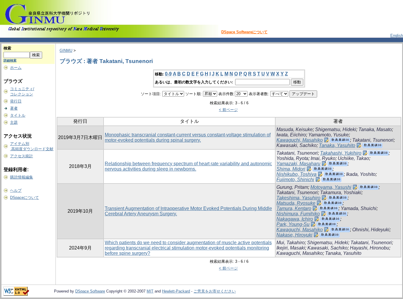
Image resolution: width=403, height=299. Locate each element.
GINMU (66, 50)
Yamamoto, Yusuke (328, 134)
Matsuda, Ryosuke (295, 203)
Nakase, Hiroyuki (294, 234)
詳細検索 (10, 60)
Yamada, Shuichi (358, 208)
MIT (150, 291)
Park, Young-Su (292, 224)
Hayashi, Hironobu (369, 247)
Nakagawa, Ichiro (294, 219)
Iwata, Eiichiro (291, 134)
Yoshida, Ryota (292, 158)
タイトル (17, 115)
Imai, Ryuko (323, 158)
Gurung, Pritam (292, 187)
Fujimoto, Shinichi (295, 179)
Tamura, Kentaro (293, 208)
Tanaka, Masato (375, 129)
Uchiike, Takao (353, 158)
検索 (7, 48)
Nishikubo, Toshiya (296, 174)
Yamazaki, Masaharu (298, 163)
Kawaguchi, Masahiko (299, 140)
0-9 (168, 73)
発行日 (16, 101)
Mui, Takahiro (290, 242)
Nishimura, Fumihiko (298, 213)
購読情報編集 (21, 177)
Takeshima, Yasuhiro (298, 197)
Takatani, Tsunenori (373, 140)
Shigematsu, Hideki (335, 129)
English (396, 35)
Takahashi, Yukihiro (340, 153)
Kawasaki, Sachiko (296, 145)
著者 (14, 108)
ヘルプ (16, 190)
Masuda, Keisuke (294, 129)
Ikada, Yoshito (361, 174)
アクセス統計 (21, 156)
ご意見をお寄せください (215, 291)
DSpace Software (90, 291)
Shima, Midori (290, 168)
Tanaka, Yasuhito (337, 145)
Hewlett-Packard (176, 291)
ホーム (16, 67)
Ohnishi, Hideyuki (370, 229)
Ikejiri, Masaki (290, 247)
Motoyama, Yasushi (330, 187)
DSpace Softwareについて (244, 32)
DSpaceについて (24, 197)
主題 (14, 122)
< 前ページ (228, 110)
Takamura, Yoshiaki (340, 192)
